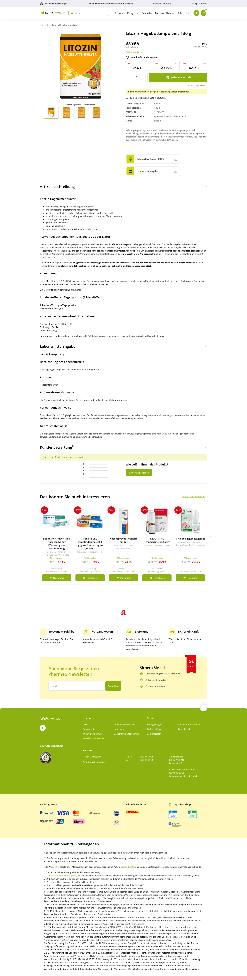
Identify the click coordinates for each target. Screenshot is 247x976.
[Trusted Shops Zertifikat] (45, 757)
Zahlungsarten (154, 733)
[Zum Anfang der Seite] (203, 707)
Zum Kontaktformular (94, 762)
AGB (85, 724)
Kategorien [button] (133, 13)
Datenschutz (89, 729)
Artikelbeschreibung (57, 186)
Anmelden (113, 686)
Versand (203, 85)
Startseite (44, 24)
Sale (180, 13)
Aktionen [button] (120, 13)
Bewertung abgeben (139, 472)
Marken (159, 13)
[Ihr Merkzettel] (189, 13)
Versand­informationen (189, 724)
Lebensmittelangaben (59, 346)
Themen (170, 13)
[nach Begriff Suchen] (71, 13)
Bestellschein (184, 729)
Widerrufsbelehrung (92, 733)
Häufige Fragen (154, 724)
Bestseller (147, 13)
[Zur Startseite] (52, 13)
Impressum (119, 729)
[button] (210, 535)
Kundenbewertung (57, 447)
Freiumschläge (154, 729)
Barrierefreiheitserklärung (126, 733)
